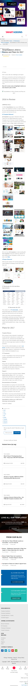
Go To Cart (11, 667)
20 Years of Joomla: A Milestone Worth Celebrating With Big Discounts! (13, 477)
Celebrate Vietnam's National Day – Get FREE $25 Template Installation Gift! (14, 498)
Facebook (2, 650)
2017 (4, 412)
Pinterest (12, 650)
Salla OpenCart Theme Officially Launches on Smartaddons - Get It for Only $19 (12, 541)
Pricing (7, 668)
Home (2, 668)
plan (4, 415)
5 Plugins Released (7, 259)
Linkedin (6, 650)
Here (9, 257)
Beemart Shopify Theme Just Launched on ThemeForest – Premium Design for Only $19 (12, 557)
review (4, 413)
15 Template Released (7, 114)
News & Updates (19, 54)
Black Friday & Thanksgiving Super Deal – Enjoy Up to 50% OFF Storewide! (14, 456)
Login (19, 7)
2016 (4, 410)
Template (5, 419)
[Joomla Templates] (14, 32)
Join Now (14, 528)
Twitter (9, 650)
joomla (4, 417)
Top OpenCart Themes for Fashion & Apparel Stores (14, 563)
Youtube (16, 650)
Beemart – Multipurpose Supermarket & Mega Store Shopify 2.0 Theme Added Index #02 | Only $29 (14, 549)
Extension (5, 421)
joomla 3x (5, 422)
